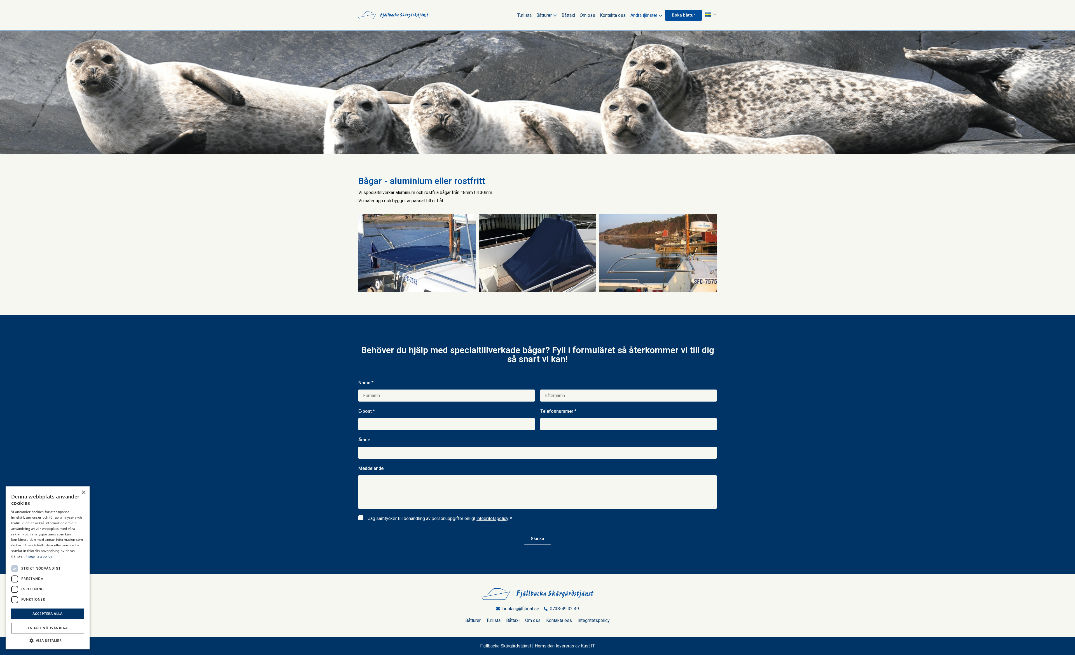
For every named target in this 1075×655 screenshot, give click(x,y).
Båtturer (544, 15)
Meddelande (371, 468)
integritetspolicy (492, 518)
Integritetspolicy (594, 620)
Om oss (587, 15)
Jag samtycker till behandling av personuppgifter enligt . (440, 518)
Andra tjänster (643, 15)
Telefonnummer (558, 411)
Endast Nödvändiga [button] (48, 628)
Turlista (524, 15)
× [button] (83, 492)
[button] (47, 640)
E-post (366, 411)
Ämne (364, 439)
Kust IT (588, 646)
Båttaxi (568, 15)
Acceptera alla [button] (47, 613)
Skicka (537, 538)
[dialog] (48, 567)
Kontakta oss (613, 15)
